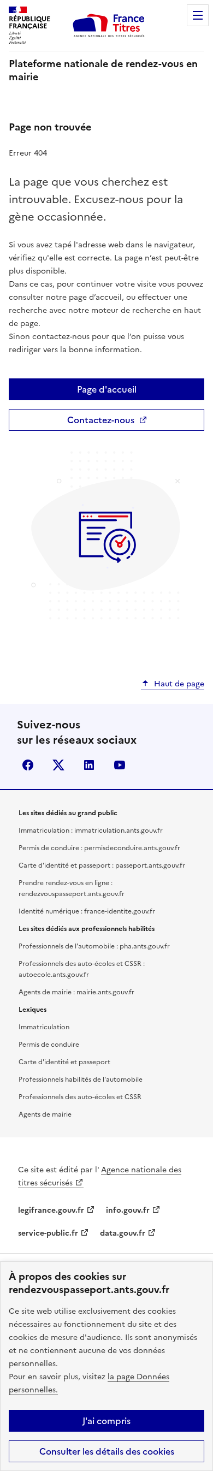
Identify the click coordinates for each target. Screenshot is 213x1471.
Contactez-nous (100, 419)
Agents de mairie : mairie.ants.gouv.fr (76, 992)
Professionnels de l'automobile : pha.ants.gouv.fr (94, 946)
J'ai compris (106, 1420)
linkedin (89, 765)
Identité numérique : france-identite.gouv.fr (87, 911)
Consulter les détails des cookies (106, 1451)
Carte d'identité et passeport (64, 1062)
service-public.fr (48, 1233)
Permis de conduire (49, 1044)
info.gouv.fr (128, 1210)
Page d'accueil (107, 389)
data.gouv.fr (122, 1233)
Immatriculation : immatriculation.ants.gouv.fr (91, 830)
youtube (120, 765)
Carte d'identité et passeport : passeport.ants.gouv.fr (102, 865)
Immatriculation (44, 1027)
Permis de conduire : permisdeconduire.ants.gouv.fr (99, 848)
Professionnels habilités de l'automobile (81, 1079)
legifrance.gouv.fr (51, 1210)
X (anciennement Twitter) (58, 765)
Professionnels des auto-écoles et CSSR (80, 1097)
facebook (28, 765)
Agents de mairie (45, 1114)
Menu (198, 15)
